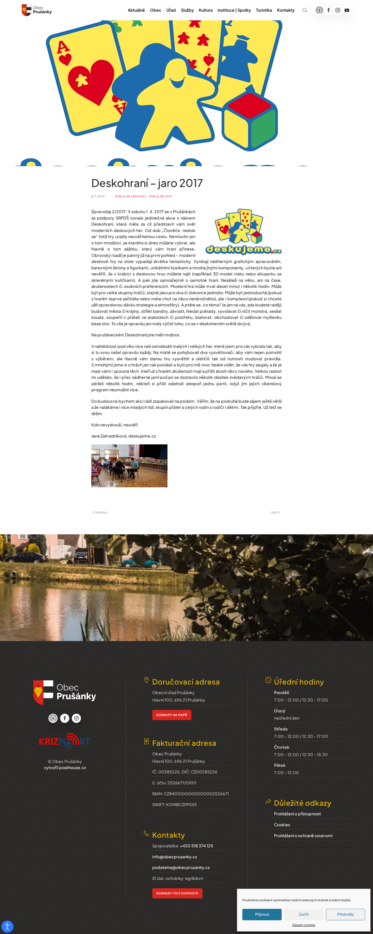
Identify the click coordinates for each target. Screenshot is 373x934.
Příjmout (262, 914)
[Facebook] (328, 10)
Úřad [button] (171, 10)
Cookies (282, 824)
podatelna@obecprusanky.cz (181, 867)
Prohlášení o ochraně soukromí (303, 835)
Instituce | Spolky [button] (234, 10)
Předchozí (101, 512)
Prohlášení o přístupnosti (297, 813)
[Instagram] (337, 10)
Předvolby (345, 914)
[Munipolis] (319, 10)
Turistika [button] (264, 10)
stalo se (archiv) (130, 196)
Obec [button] (155, 10)
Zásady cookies (303, 925)
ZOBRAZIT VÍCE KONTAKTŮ (177, 893)
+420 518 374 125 (196, 845)
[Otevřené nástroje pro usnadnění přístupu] (7, 927)
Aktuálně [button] (136, 10)
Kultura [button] (206, 10)
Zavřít (304, 914)
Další (274, 512)
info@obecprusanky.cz (174, 856)
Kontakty (286, 10)
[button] (304, 10)
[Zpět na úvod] (37, 10)
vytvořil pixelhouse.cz (65, 767)
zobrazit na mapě (171, 715)
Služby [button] (187, 10)
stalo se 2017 (160, 196)
